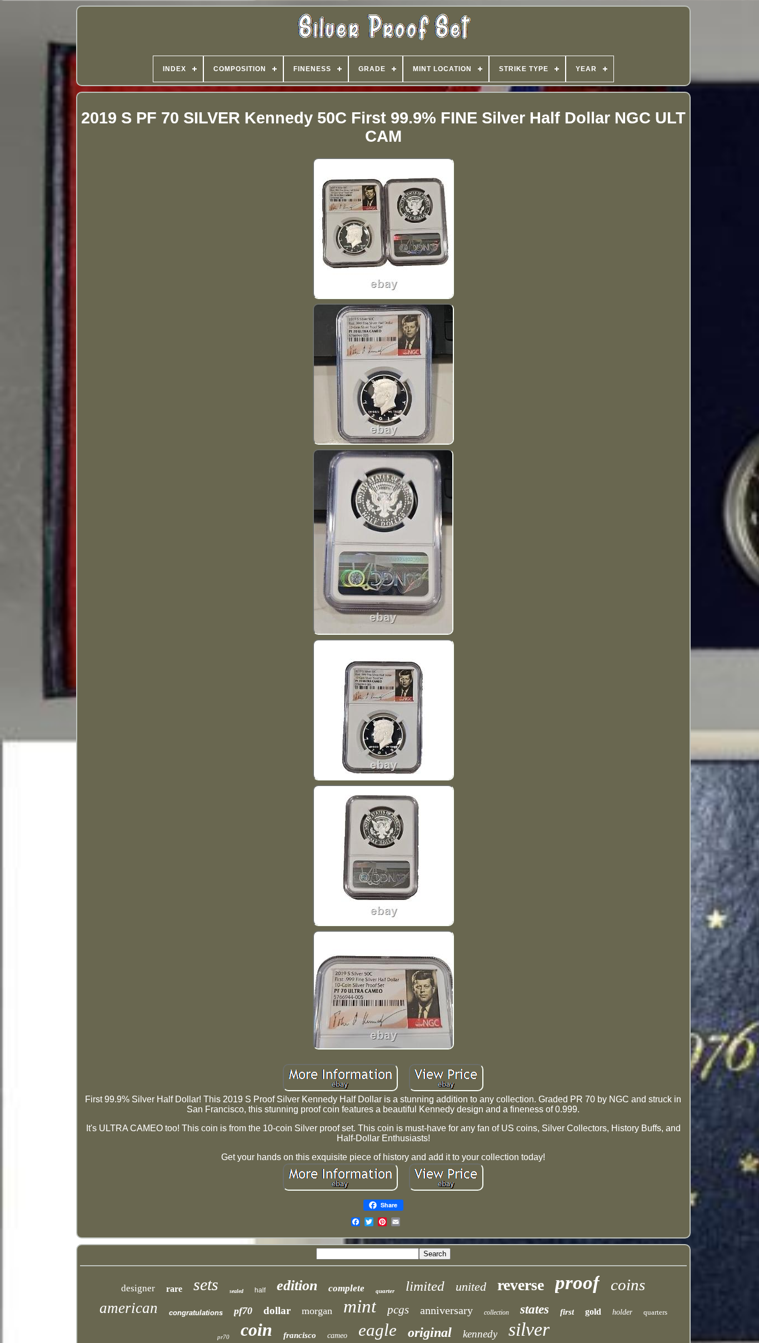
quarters (655, 1312)
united (471, 1287)
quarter (385, 1290)
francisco (299, 1335)
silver (529, 1329)
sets (205, 1284)
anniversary (446, 1310)
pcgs (398, 1309)
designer (138, 1288)
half (260, 1290)
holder (622, 1312)
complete (346, 1288)
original (430, 1332)
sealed (236, 1291)
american (128, 1308)
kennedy (480, 1334)
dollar (277, 1310)
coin (256, 1330)
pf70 (243, 1310)
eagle (377, 1330)
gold (593, 1311)
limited (425, 1286)
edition (297, 1285)
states (534, 1309)
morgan (317, 1310)
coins (628, 1285)
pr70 (223, 1337)
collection (496, 1312)
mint (359, 1306)
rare (174, 1289)
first (567, 1311)
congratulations (196, 1313)
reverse (520, 1285)
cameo (337, 1335)
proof (577, 1283)
